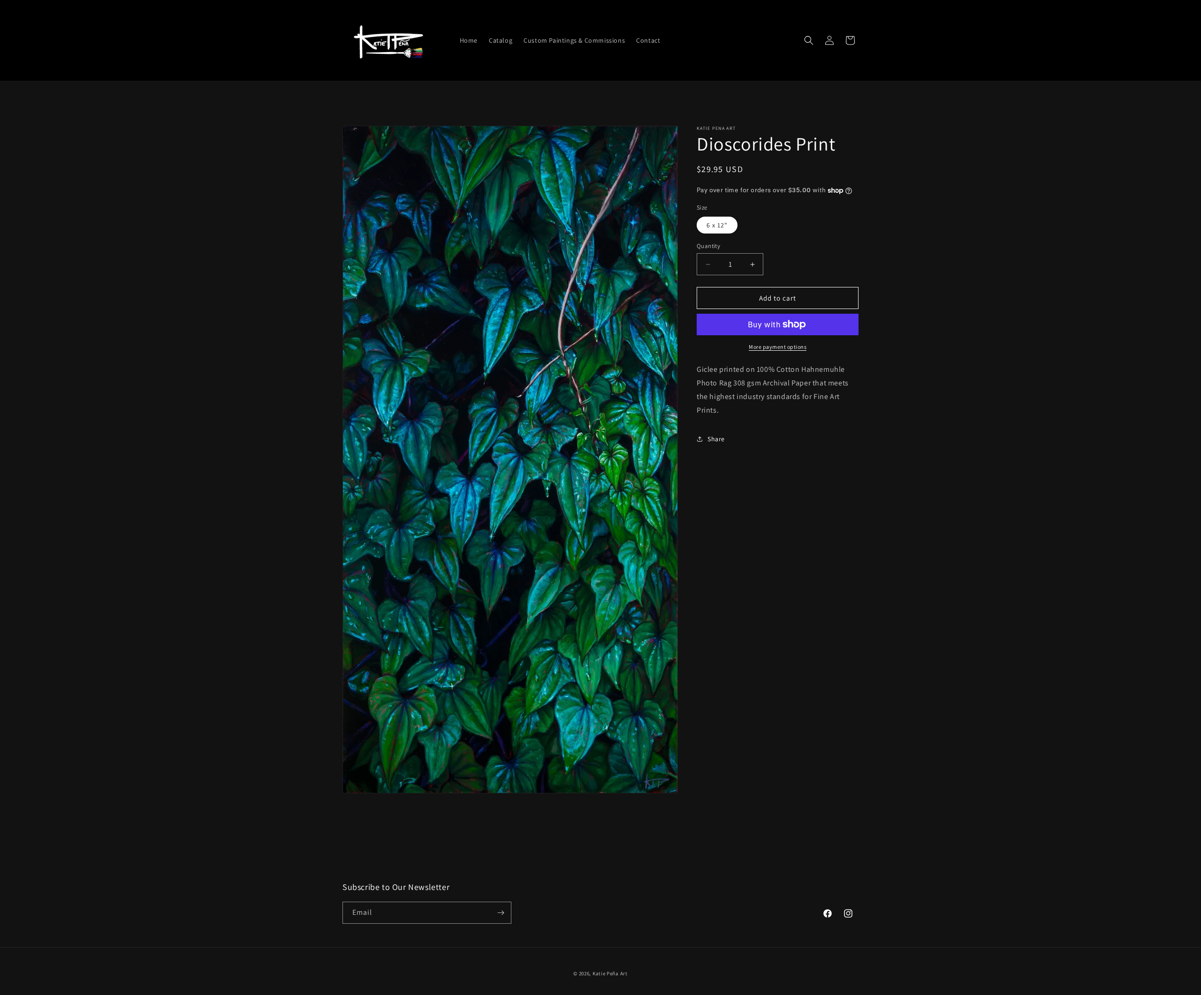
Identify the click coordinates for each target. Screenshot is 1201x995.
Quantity (708, 246)
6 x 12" (717, 225)
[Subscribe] (500, 913)
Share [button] (716, 439)
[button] (808, 40)
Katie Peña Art (610, 973)
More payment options (777, 346)
